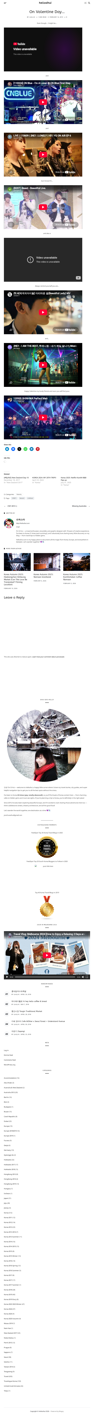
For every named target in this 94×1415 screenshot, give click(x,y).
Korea (6, 1213)
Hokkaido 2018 (9, 1169)
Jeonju (6, 1208)
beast (22, 498)
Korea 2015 (8, 1251)
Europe (6, 1126)
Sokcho (6, 1362)
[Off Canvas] (5, 3)
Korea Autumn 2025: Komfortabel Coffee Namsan (73, 577)
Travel (19, 494)
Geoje (6, 1145)
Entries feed (8, 1055)
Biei (5, 1102)
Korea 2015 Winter (11, 1256)
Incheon (7, 1193)
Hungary (7, 1189)
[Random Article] (85, 3)
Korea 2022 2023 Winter (12, 1304)
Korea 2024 (8, 1309)
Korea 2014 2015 (10, 1246)
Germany (7, 1150)
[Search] (89, 3)
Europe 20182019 (10, 1131)
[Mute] (83, 977)
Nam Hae (7, 1328)
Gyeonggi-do (9, 1155)
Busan (6, 1112)
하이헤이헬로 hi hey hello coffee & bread (29, 1001)
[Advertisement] (47, 677)
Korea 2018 (8, 1290)
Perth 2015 (8, 1343)
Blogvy (61, 1411)
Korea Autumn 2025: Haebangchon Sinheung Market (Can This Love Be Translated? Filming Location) (15, 579)
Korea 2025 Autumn (11, 1319)
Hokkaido (7, 1160)
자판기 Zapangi (18, 1031)
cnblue (30, 498)
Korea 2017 (8, 1275)
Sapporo (7, 1352)
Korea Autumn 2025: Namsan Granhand (43, 575)
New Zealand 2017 (10, 1333)
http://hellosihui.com (23, 523)
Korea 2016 (8, 1261)
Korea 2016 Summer (11, 1270)
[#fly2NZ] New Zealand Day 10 (16, 477)
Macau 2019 (8, 1323)
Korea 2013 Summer (11, 1237)
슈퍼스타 (32, 17)
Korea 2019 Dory (10, 1299)
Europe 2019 (8, 1136)
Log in (6, 1050)
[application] (47, 955)
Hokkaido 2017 (9, 1165)
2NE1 (14, 498)
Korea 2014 (8, 1242)
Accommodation (10, 1078)
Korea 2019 (8, 1294)
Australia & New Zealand (13, 1088)
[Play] (7, 977)
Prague (6, 1347)
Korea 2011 (8, 1217)
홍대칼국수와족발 (19, 991)
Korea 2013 (8, 1227)
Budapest (7, 1107)
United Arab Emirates (12, 1386)
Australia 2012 (9, 1092)
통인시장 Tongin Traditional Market (27, 1011)
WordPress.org (9, 1065)
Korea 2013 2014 (10, 1232)
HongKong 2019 (10, 1184)
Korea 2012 (8, 1222)
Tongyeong (8, 1371)
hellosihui (45, 3)
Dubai (6, 1121)
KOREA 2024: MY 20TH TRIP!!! (44, 477)
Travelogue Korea (10, 1381)
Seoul (6, 1357)
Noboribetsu (8, 1338)
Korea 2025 (8, 1314)
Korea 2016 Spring (11, 1266)
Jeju (5, 1203)
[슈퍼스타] (9, 523)
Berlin (6, 1097)
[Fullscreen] (87, 977)
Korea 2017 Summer (11, 1285)
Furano (6, 1140)
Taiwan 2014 (8, 1367)
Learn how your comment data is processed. (48, 657)
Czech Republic (9, 1116)
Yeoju (6, 1391)
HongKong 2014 (10, 1179)
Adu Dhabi (8, 1083)
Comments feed (10, 1060)
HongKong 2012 (10, 1174)
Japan (6, 1198)
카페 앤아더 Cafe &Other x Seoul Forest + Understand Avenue (38, 1021)
